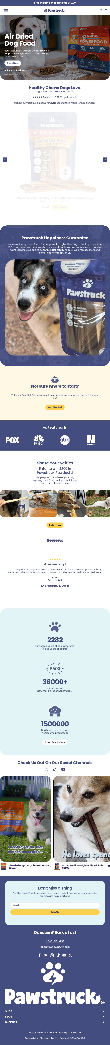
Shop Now (12, 63)
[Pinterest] (46, 955)
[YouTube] (64, 955)
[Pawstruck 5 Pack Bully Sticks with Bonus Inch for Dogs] (55, 152)
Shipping (44, 1038)
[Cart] (106, 10)
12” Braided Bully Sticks (55, 585)
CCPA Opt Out (77, 1038)
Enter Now (55, 525)
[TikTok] (58, 955)
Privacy (64, 1038)
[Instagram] (52, 955)
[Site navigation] (6, 10)
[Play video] (45, 855)
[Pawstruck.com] (54, 10)
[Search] (101, 10)
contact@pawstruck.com (55, 946)
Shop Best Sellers (55, 742)
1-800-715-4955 (55, 941)
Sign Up (55, 912)
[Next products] (105, 159)
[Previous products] (5, 159)
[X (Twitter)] (70, 955)
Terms (54, 1038)
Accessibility (31, 1038)
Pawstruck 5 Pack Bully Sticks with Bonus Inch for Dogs (55, 198)
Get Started (55, 407)
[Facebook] (39, 955)
